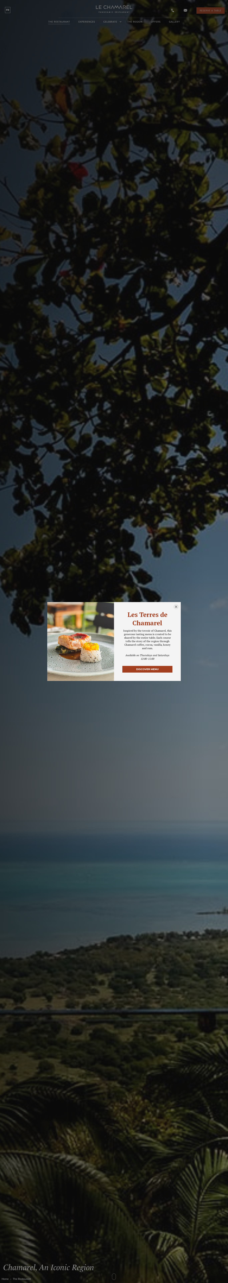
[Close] (176, 606)
